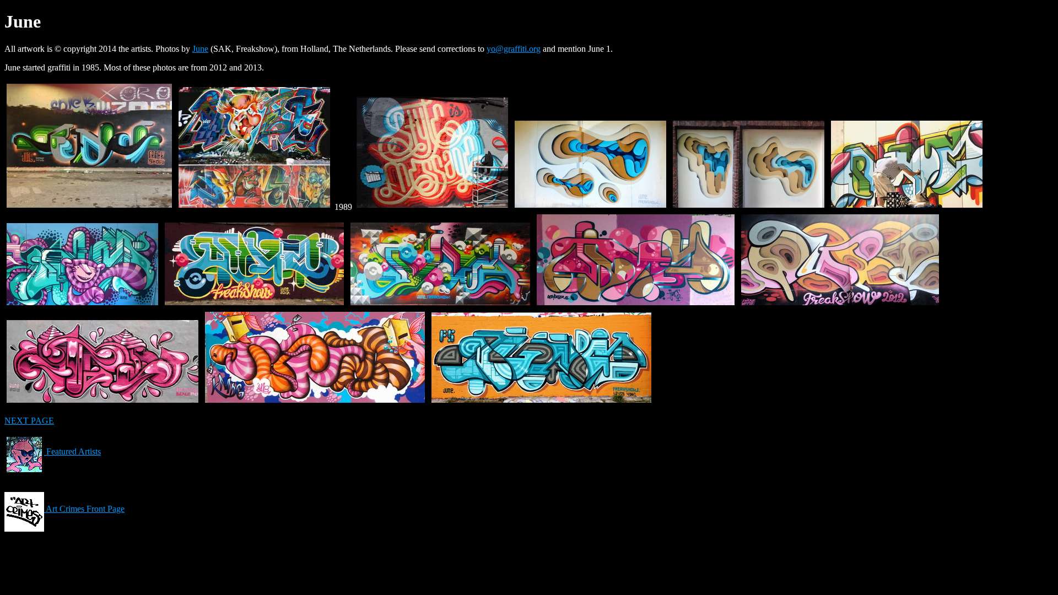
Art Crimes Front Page (84, 508)
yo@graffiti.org (514, 48)
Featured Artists (72, 451)
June (200, 48)
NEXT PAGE (29, 420)
